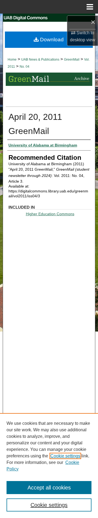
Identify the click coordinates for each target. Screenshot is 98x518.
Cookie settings (65, 456)
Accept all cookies (49, 488)
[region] (49, 465)
